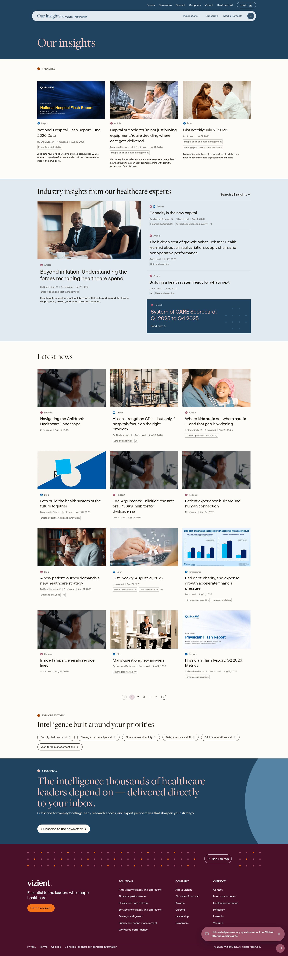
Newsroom (165, 5)
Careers (180, 909)
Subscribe (212, 15)
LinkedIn (218, 916)
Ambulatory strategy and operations (140, 889)
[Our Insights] (50, 16)
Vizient (209, 5)
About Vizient (184, 889)
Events (151, 5)
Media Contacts (232, 15)
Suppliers (195, 5)
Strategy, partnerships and (96, 737)
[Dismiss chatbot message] (279, 934)
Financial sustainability (139, 737)
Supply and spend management (138, 923)
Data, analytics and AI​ (178, 737)
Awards (180, 903)
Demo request (41, 908)
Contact (180, 5)
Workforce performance (133, 929)
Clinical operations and (218, 737)
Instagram (219, 909)
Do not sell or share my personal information (91, 946)
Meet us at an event (224, 896)
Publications (190, 15)
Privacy (31, 946)
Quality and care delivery (133, 903)
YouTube (218, 923)
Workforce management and (58, 746)
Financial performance (132, 896)
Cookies (56, 946)
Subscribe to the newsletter (62, 829)
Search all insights (233, 194)
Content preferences (225, 903)
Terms (43, 946)
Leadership (182, 916)
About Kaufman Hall (187, 896)
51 (156, 697)
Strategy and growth (131, 916)
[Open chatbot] (280, 948)
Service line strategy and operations (140, 909)
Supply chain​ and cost (54, 737)
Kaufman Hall (225, 5)
